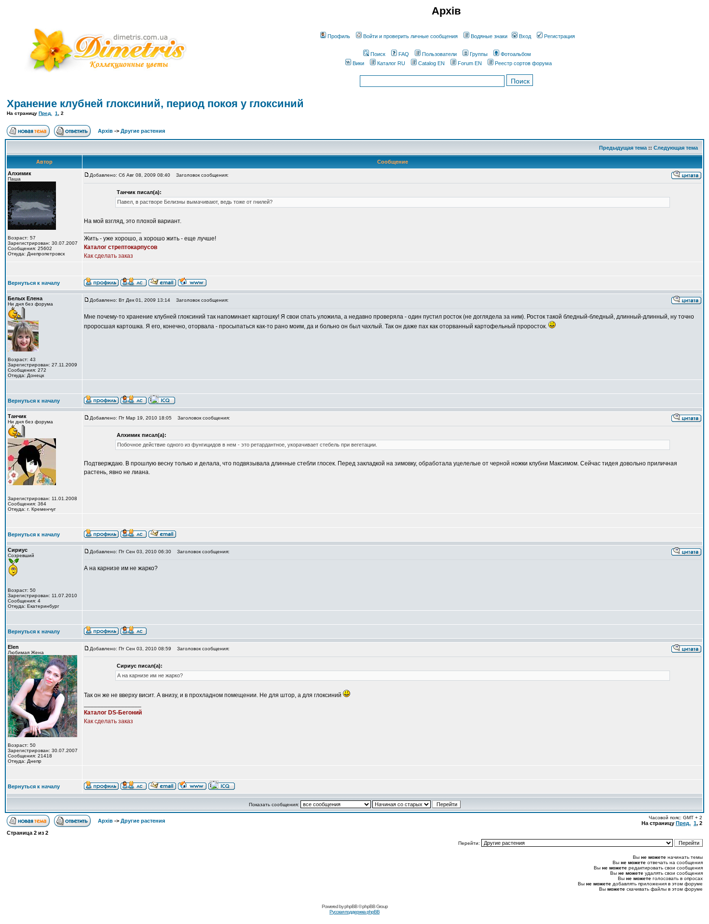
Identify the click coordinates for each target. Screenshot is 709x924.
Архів (105, 131)
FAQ (403, 54)
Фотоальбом (516, 54)
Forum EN (470, 63)
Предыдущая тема (623, 148)
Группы (479, 54)
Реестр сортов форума (523, 63)
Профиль (338, 36)
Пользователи (439, 54)
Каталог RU (391, 63)
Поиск (377, 54)
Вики (358, 63)
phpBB (350, 906)
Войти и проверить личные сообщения (410, 36)
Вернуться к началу (34, 283)
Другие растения (143, 131)
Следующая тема (676, 148)
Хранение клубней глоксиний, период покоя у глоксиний (155, 104)
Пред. (45, 113)
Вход (525, 36)
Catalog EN (431, 63)
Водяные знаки (489, 36)
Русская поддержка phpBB (354, 911)
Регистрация (559, 36)
